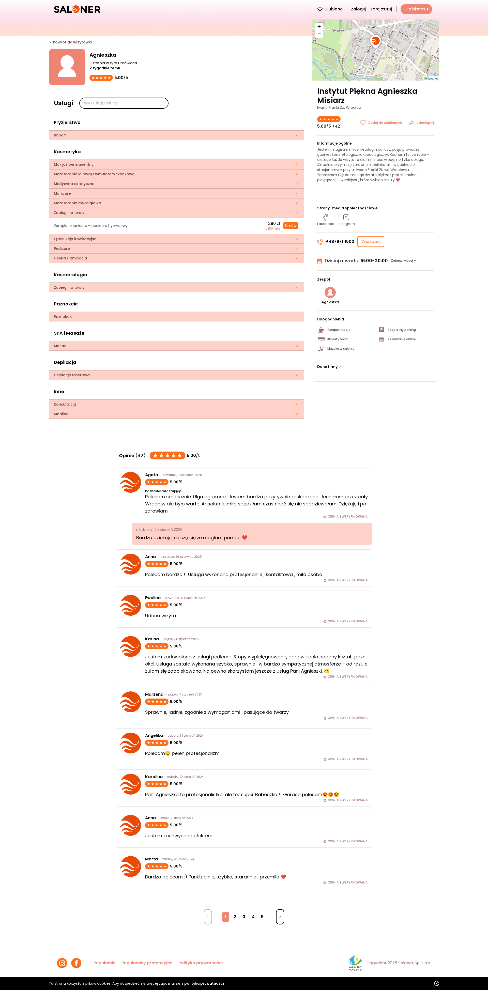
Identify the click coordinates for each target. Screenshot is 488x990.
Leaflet (433, 78)
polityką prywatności (204, 983)
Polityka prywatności (200, 963)
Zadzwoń (371, 241)
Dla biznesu (416, 9)
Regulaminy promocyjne (146, 963)
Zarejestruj (381, 9)
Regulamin (104, 963)
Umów (290, 225)
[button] (376, 42)
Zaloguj (358, 9)
